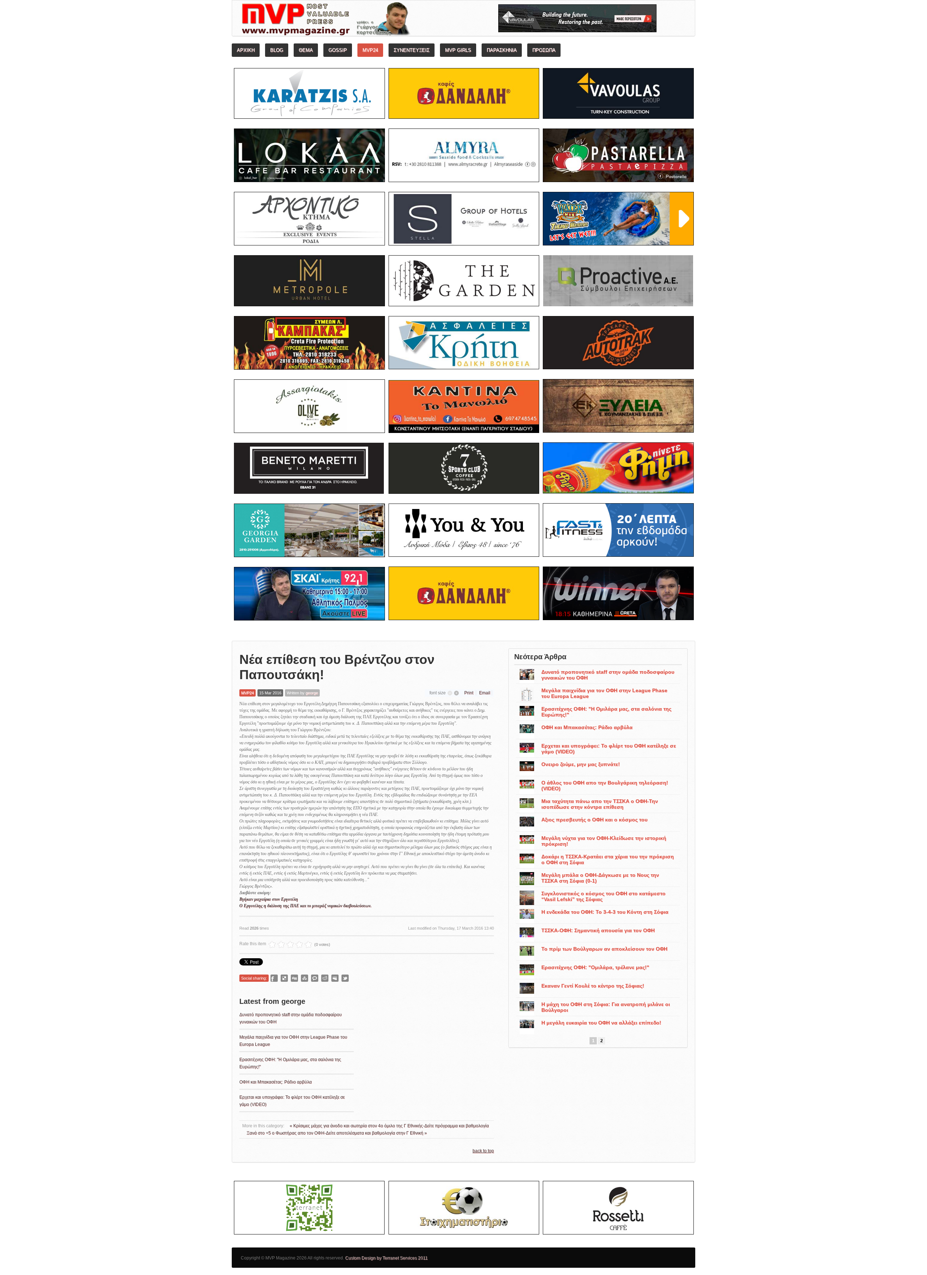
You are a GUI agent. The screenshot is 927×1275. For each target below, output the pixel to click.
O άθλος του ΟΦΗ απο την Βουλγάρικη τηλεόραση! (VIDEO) (604, 785)
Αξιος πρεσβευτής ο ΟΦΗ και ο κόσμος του (594, 819)
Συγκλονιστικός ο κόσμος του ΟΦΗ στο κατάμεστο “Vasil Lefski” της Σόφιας (603, 896)
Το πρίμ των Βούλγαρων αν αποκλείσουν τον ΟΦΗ (604, 949)
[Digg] (294, 978)
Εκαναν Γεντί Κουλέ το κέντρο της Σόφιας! (592, 986)
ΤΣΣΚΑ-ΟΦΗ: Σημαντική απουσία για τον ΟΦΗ (598, 930)
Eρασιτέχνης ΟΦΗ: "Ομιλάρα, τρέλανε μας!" (595, 967)
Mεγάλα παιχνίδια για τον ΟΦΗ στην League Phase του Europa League (604, 693)
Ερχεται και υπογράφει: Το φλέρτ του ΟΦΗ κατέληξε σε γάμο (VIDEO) (608, 748)
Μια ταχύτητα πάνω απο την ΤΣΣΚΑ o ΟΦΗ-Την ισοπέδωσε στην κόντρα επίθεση (599, 804)
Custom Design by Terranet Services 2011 (386, 1258)
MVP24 (247, 693)
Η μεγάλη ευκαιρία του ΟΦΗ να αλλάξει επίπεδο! (601, 1023)
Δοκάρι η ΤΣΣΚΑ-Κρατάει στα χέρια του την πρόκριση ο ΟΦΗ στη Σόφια (607, 859)
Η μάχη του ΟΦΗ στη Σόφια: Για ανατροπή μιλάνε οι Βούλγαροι (605, 1007)
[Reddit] (324, 978)
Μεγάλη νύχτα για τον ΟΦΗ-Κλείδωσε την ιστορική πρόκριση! (603, 841)
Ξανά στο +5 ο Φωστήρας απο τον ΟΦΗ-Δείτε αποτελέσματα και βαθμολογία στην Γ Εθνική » (337, 1133)
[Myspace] (335, 978)
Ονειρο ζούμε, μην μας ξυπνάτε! (580, 764)
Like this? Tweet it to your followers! (345, 978)
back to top (483, 1150)
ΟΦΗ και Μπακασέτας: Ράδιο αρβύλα (275, 1082)
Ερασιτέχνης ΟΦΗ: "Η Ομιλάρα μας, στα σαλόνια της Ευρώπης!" (606, 712)
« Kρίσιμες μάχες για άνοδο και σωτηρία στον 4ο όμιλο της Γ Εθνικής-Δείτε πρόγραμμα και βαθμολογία (389, 1125)
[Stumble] (304, 978)
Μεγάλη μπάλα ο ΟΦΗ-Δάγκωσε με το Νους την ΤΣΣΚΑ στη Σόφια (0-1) (600, 878)
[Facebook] (274, 978)
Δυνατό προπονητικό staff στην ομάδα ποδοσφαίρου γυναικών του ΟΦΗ (607, 675)
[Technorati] (314, 978)
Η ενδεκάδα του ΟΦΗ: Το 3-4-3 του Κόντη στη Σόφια (604, 912)
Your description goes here (353, 20)
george (312, 693)
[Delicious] (284, 978)
